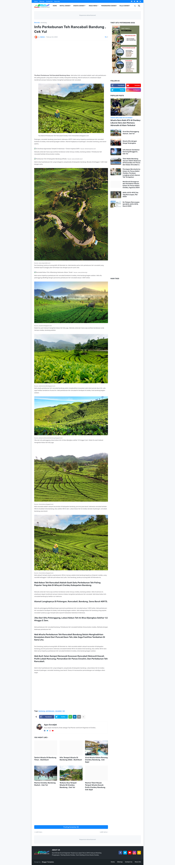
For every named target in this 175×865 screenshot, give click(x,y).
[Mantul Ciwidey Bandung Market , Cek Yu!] (45, 773)
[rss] (140, 1)
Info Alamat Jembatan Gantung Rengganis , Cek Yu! (131, 152)
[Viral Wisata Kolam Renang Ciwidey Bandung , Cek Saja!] (96, 747)
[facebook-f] (120, 852)
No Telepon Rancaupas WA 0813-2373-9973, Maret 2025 (131, 204)
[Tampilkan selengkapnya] (83, 717)
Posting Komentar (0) (71, 827)
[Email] (79, 717)
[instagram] (50, 730)
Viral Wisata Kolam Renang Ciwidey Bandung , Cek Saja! (96, 759)
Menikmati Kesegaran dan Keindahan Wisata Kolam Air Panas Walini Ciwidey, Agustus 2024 (131, 185)
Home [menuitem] (55, 6)
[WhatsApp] (70, 717)
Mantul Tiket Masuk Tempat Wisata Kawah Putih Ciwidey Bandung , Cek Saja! (95, 786)
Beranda (37, 22)
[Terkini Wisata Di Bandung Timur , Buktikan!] (45, 747)
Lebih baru (38, 832)
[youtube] (137, 1)
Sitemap (41, 1)
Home (36, 1)
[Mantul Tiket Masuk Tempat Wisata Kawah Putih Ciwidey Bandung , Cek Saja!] (96, 773)
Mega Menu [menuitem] (93, 6)
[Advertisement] (71, 57)
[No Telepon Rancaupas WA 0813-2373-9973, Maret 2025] (115, 204)
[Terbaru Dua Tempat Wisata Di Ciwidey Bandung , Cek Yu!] (71, 773)
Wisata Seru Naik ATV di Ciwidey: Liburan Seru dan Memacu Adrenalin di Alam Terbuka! (125, 122)
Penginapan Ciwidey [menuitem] (109, 6)
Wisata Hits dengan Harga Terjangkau (130, 142)
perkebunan (50, 711)
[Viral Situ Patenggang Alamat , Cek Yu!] (115, 132)
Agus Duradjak (50, 725)
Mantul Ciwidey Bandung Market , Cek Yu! (45, 784)
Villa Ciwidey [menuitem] (124, 6)
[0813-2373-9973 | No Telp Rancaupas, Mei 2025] (115, 194)
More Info (57, 1)
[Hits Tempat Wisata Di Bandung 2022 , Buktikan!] (71, 747)
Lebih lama (103, 832)
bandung (44, 22)
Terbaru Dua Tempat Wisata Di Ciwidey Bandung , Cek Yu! (68, 785)
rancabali (58, 711)
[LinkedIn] (75, 717)
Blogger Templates (48, 862)
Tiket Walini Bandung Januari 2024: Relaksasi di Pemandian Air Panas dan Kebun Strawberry (132, 162)
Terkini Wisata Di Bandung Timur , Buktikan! (45, 758)
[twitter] (134, 1)
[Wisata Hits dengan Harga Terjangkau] (115, 142)
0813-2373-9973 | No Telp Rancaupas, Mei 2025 (130, 194)
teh (63, 711)
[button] (135, 6)
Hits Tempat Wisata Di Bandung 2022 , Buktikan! (71, 758)
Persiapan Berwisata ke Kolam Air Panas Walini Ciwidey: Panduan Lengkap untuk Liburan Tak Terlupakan (131, 173)
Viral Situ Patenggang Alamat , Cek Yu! (131, 133)
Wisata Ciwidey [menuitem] (79, 6)
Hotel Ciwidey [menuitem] (65, 6)
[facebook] (131, 1)
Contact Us (49, 1)
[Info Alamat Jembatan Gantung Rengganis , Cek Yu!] (115, 151)
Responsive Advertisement (87, 15)
